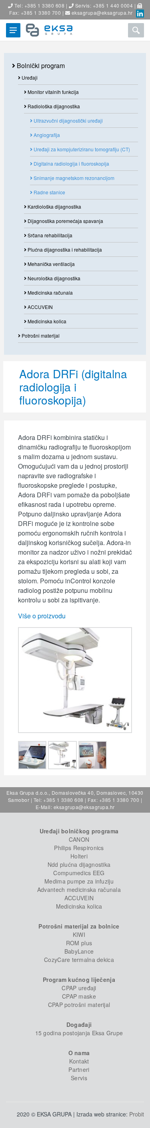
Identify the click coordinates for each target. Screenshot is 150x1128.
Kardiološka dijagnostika (53, 206)
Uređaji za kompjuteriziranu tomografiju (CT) (81, 149)
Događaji (79, 1024)
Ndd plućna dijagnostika (79, 864)
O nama (79, 1053)
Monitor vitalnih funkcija (52, 91)
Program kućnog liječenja (79, 979)
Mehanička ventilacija (50, 263)
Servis (79, 1078)
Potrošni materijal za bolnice (78, 926)
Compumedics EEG (78, 873)
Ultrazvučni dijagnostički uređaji (67, 120)
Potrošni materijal (40, 335)
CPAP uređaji (79, 988)
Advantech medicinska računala (79, 889)
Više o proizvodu (42, 615)
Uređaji (29, 77)
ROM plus (79, 943)
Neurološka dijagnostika (53, 278)
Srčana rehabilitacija (49, 235)
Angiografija (46, 134)
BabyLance (79, 951)
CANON (79, 839)
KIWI (79, 934)
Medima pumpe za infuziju (79, 881)
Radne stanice (48, 192)
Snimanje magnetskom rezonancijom (73, 177)
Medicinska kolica (46, 321)
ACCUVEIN (39, 306)
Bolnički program (40, 65)
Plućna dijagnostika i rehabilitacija (64, 249)
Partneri (78, 1069)
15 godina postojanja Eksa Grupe (79, 1033)
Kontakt (79, 1061)
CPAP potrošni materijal (79, 1005)
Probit (136, 1114)
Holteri (79, 856)
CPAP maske (79, 996)
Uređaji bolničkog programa (79, 831)
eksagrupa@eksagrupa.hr (102, 12)
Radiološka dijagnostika (53, 106)
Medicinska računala (49, 292)
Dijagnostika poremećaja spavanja (64, 220)
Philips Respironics (79, 848)
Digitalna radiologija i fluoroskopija (70, 163)
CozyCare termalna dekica (79, 960)
